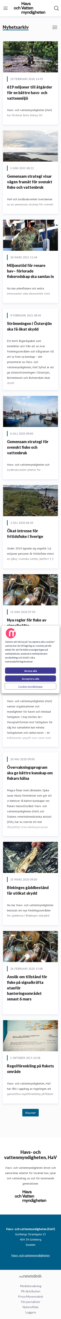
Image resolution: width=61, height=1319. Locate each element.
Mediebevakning (30, 1286)
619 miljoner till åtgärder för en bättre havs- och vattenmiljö (29, 92)
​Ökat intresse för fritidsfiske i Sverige (25, 533)
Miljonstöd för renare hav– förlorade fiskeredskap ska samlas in (30, 271)
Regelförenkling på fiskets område (30, 1068)
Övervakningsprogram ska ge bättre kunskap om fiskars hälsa (30, 773)
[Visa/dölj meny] (5, 8)
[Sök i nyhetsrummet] (56, 8)
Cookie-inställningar (30, 686)
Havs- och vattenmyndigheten (30, 1255)
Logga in (30, 1312)
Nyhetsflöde (30, 1307)
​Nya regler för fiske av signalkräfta (26, 623)
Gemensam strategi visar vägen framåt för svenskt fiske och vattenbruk (29, 182)
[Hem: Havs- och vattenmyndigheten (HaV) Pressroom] (29, 8)
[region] (30, 659)
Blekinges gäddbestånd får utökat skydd (28, 890)
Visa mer (30, 1112)
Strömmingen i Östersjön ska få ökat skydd (29, 326)
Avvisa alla (30, 670)
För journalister (30, 1302)
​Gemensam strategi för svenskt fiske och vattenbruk (27, 447)
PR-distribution (30, 1291)
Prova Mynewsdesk (30, 1296)
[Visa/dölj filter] (54, 27)
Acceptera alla (30, 678)
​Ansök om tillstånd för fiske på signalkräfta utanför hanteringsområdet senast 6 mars (27, 987)
